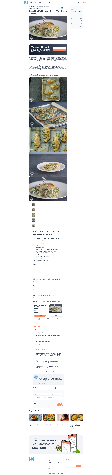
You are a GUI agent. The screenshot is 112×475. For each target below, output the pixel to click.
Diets (58, 464)
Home (29, 6)
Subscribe (78, 465)
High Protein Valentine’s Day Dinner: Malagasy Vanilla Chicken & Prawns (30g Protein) (76, 424)
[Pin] (76, 27)
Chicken (31, 8)
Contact (40, 460)
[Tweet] (78, 27)
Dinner (34, 8)
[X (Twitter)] (41, 383)
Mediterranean (38, 8)
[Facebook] (43, 383)
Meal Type (58, 462)
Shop (36, 2)
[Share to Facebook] (74, 27)
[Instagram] (45, 383)
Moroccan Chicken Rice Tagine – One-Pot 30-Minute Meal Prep (49, 424)
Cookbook (53, 2)
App (49, 2)
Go (59, 50)
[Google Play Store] (43, 448)
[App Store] (35, 448)
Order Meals (85, 2)
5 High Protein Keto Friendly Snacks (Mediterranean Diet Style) (35, 424)
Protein (58, 460)
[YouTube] (40, 383)
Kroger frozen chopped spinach (53, 249)
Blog (45, 2)
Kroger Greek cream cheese (51, 251)
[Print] (71, 27)
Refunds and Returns (51, 466)
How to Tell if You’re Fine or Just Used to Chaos (62, 423)
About (40, 459)
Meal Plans (40, 2)
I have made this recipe (38, 401)
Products (49, 459)
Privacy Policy (50, 468)
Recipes (31, 2)
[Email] (81, 27)
